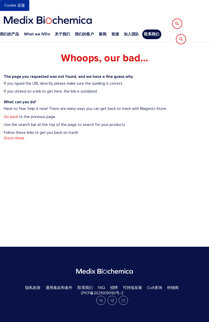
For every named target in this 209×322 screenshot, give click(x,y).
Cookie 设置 (14, 5)
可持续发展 (132, 287)
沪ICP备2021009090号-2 (102, 293)
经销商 (173, 287)
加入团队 (131, 34)
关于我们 (62, 34)
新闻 (103, 34)
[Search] (177, 24)
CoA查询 (154, 287)
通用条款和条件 (59, 287)
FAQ (101, 287)
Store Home (14, 138)
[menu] (80, 34)
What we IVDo (37, 34)
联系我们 (151, 34)
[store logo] (48, 20)
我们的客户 (84, 34)
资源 (115, 34)
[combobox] (198, 17)
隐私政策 (33, 287)
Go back (11, 116)
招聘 (114, 287)
